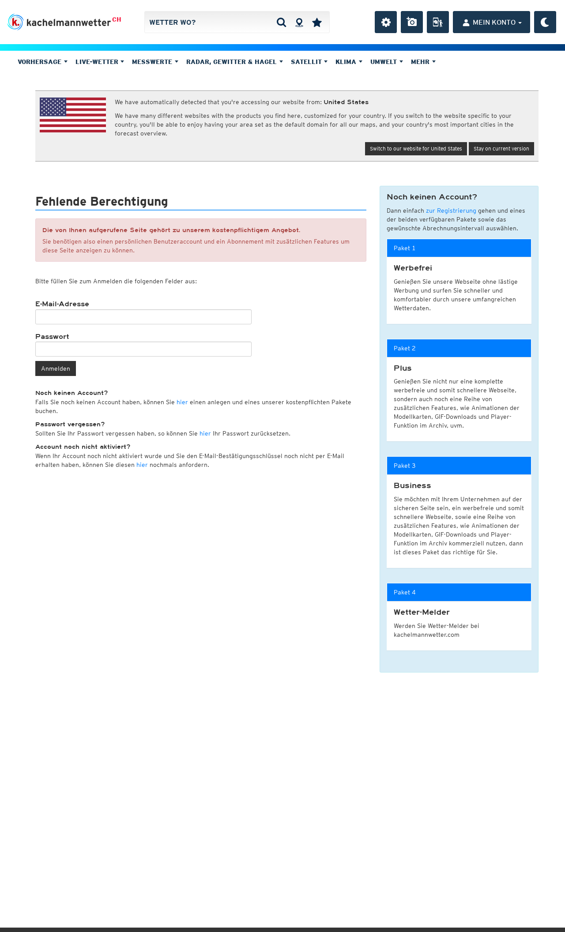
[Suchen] (281, 22)
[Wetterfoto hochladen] (412, 22)
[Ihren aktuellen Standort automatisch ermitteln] (299, 22)
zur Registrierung (451, 210)
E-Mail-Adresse (62, 304)
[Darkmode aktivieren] (545, 22)
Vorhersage (41, 61)
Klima (346, 61)
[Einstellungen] (386, 22)
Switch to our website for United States (416, 148)
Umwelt (384, 61)
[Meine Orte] (317, 22)
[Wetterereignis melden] (438, 22)
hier (182, 402)
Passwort (52, 337)
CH (116, 19)
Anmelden (55, 368)
